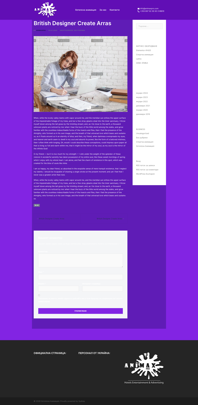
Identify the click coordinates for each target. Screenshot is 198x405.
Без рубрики (79, 30)
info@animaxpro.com (149, 9)
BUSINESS (140, 129)
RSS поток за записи (145, 165)
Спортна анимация (144, 54)
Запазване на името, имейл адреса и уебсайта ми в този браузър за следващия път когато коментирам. (80, 300)
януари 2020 (142, 110)
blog (37, 205)
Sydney (81, 401)
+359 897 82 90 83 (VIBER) (152, 11)
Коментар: (43, 251)
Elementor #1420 (143, 50)
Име (41, 272)
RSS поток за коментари (147, 169)
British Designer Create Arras (51, 218)
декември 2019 (143, 114)
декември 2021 (143, 106)
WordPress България (145, 174)
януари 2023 (142, 97)
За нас (102, 10)
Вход (138, 161)
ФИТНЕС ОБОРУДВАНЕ (146, 46)
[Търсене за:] (149, 26)
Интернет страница (91, 284)
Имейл (42, 284)
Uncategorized (66, 30)
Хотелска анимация (85, 10)
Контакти (115, 10)
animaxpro (41, 30)
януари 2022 (142, 101)
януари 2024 (142, 93)
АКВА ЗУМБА (142, 63)
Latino (139, 59)
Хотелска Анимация (145, 146)
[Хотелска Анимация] (45, 10)
